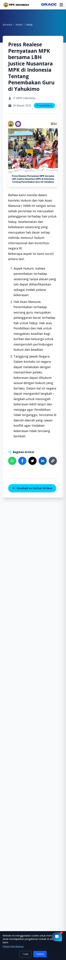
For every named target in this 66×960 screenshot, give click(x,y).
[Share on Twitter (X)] (32, 461)
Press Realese (44, 105)
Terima (40, 954)
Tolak (25, 954)
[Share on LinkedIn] (43, 461)
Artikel (19, 24)
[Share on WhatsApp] (12, 461)
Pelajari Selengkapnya (13, 946)
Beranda (7, 24)
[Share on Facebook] (22, 461)
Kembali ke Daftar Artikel (34, 488)
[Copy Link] (53, 461)
